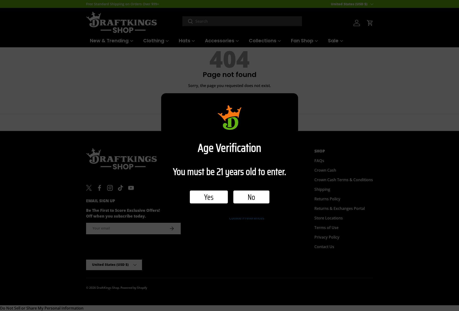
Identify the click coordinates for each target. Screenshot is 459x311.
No (251, 196)
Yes (208, 196)
